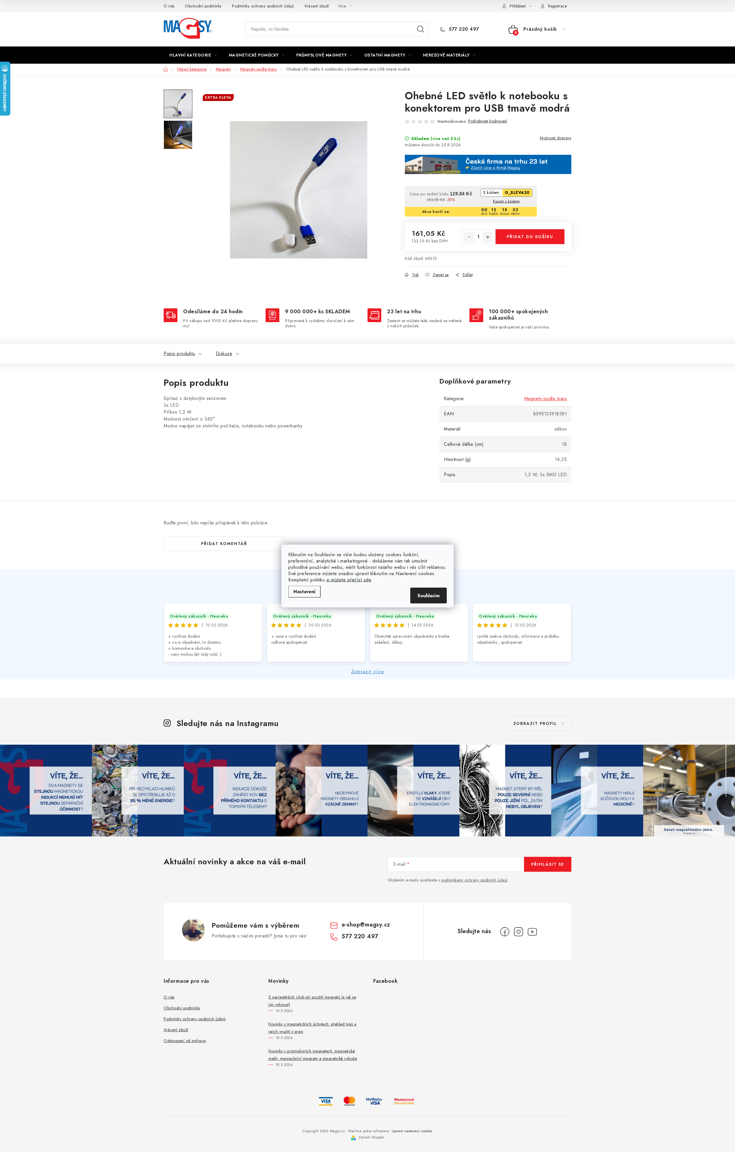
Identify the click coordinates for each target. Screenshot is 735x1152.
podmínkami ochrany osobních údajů (474, 880)
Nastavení (304, 591)
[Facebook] (504, 931)
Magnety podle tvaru (545, 398)
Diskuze (224, 353)
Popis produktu (179, 353)
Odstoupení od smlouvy (185, 1041)
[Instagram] (518, 931)
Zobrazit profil (535, 723)
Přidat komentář (224, 543)
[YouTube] (532, 931)
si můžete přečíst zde (348, 580)
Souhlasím (428, 595)
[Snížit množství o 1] (469, 237)
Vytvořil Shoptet (371, 1137)
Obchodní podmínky (203, 6)
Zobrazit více (367, 671)
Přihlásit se (547, 864)
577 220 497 (463, 29)
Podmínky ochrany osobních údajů (263, 6)
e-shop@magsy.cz (366, 925)
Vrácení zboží (316, 6)
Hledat (421, 29)
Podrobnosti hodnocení (487, 121)
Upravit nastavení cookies (412, 1131)
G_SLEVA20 (517, 192)
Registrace (557, 6)
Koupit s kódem (506, 201)
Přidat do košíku (530, 237)
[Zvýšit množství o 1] (488, 237)
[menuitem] (193, 55)
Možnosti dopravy (555, 138)
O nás (169, 6)
